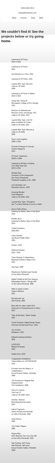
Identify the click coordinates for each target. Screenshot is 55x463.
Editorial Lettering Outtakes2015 (22, 338)
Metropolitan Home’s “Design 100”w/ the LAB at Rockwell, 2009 (25, 281)
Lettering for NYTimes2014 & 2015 (20, 61)
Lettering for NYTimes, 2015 (22, 79)
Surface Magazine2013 (23, 149)
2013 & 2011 (23, 165)
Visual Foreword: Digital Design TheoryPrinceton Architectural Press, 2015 (26, 324)
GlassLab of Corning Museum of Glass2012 (26, 308)
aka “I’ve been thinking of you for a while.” (27, 203)
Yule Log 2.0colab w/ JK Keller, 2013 (20, 392)
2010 (17, 245)
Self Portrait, (18, 299)
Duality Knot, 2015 (18, 354)
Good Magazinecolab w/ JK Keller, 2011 (20, 194)
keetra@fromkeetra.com (27, 13)
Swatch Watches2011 (20, 291)
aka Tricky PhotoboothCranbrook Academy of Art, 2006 (24, 176)
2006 (19, 427)
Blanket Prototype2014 (18, 346)
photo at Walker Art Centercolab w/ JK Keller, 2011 (22, 122)
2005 (16, 420)
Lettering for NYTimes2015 (20, 68)
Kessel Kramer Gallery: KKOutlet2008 (24, 372)
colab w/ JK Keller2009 (22, 86)
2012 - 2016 (18, 251)
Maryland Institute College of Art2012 (23, 259)
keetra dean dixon (27, 8)
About (14, 18)
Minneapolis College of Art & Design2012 (25, 103)
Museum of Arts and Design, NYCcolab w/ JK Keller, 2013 (24, 112)
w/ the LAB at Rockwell (24, 273)
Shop (33, 18)
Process (24, 18)
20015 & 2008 (19, 157)
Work (41, 18)
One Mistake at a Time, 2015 (22, 74)
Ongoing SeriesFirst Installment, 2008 (23, 383)
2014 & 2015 (23, 95)
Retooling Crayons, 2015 (21, 186)
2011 (24, 316)
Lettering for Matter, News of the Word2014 (26, 211)
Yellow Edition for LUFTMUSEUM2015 (24, 361)
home (5, 41)
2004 (20, 238)
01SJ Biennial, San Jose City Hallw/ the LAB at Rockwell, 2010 (24, 436)
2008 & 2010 (20, 140)
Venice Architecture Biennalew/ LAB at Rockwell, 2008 (22, 411)
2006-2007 (18, 229)
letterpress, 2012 (18, 331)
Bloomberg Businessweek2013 (21, 402)
